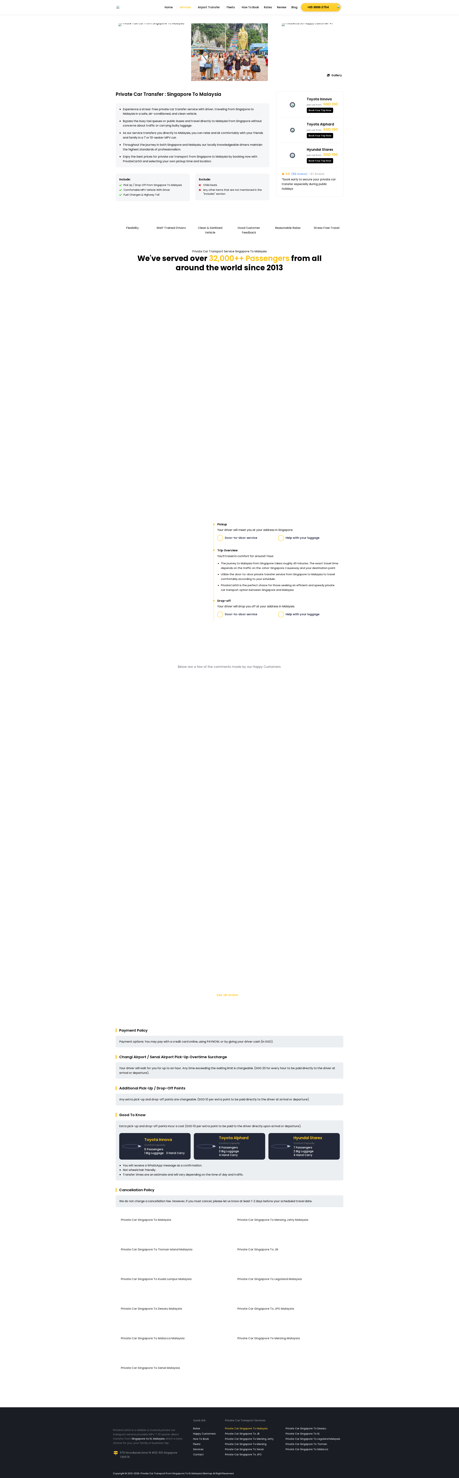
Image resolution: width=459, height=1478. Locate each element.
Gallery (336, 75)
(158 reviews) (299, 173)
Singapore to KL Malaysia (148, 1438)
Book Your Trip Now (320, 110)
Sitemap (207, 1473)
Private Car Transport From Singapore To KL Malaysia (171, 1473)
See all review (227, 995)
